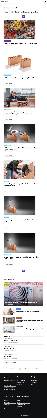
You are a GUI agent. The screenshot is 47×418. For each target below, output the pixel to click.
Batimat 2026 (8, 356)
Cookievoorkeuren (21, 404)
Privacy (18, 402)
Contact (18, 400)
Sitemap (5, 408)
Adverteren (6, 400)
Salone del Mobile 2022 (8, 393)
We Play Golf (20, 408)
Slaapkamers (19, 317)
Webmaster (19, 406)
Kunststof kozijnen (21, 384)
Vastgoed (18, 309)
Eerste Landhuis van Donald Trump (9, 381)
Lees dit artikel (8, 49)
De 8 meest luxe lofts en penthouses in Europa (8, 384)
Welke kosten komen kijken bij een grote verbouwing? (29, 329)
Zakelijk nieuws (34, 382)
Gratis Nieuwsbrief (7, 404)
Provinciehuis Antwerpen (9, 387)
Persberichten (6, 402)
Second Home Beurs (10, 348)
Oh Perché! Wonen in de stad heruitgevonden (9, 390)
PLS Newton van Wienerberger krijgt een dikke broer (22, 78)
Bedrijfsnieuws (34, 380)
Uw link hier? (19, 389)
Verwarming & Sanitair (10, 283)
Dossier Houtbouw (21, 380)
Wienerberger (20, 386)
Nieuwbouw (6, 181)
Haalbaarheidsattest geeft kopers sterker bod (27, 311)
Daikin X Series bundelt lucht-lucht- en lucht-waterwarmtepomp (21, 302)
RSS (4, 406)
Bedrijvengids (34, 384)
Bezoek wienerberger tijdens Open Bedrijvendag (20, 43)
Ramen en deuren (20, 382)
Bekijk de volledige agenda (10, 362)
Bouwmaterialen (7, 75)
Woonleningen (19, 326)
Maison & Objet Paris (10, 340)
